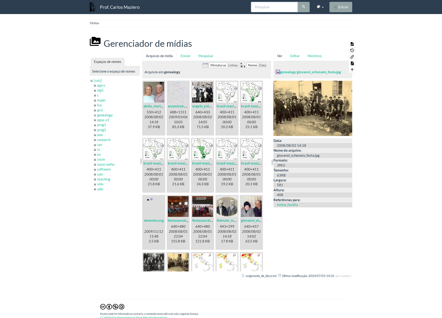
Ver (279, 56)
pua (100, 134)
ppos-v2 (103, 120)
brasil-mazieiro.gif (157, 163)
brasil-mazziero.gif (255, 163)
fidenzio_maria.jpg (231, 220)
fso (99, 105)
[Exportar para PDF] (352, 63)
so (99, 154)
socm (101, 159)
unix (100, 184)
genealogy (105, 115)
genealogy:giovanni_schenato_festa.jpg (310, 72)
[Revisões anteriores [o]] (352, 50)
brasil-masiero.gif (254, 106)
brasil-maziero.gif (205, 163)
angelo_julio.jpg (204, 106)
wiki (100, 189)
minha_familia (287, 205)
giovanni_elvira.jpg (255, 220)
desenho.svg (154, 220)
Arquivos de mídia (159, 56)
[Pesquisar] (304, 7)
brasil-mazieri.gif (181, 163)
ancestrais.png (179, 106)
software (104, 169)
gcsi (100, 110)
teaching (103, 179)
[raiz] (98, 80)
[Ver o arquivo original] (312, 108)
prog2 (101, 130)
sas (99, 144)
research (103, 140)
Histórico (315, 56)
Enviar (186, 56)
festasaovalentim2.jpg (209, 220)
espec (101, 100)
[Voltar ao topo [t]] (352, 70)
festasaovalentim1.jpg (185, 220)
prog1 (101, 125)
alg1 (100, 90)
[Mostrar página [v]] (352, 44)
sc (98, 149)
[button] (320, 7)
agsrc (101, 85)
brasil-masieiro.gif (231, 106)
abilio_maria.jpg (155, 106)
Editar (295, 56)
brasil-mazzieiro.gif (231, 163)
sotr (100, 174)
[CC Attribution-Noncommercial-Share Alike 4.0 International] (112, 306)
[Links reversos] (352, 57)
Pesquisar (205, 56)
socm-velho (105, 164)
